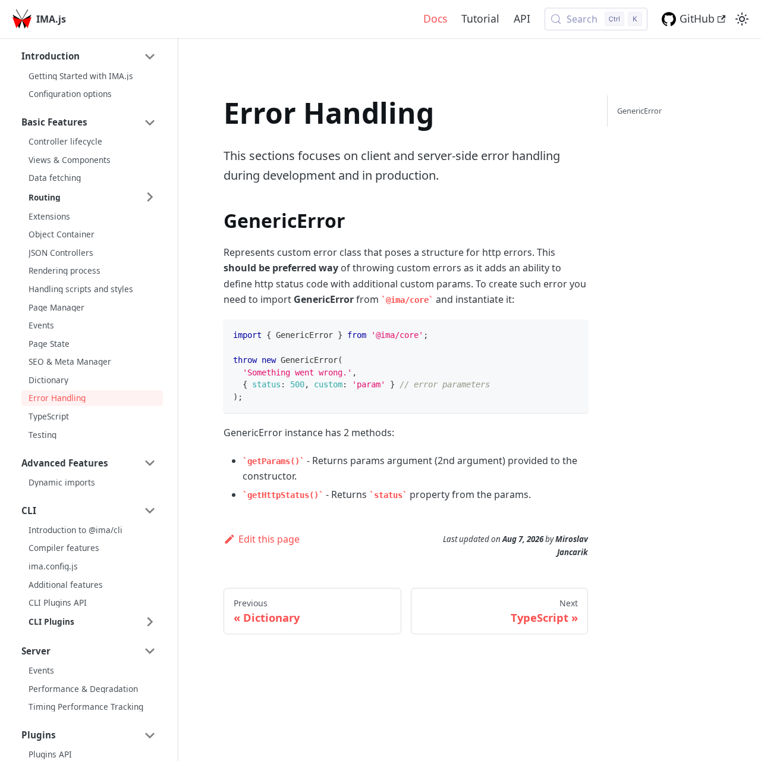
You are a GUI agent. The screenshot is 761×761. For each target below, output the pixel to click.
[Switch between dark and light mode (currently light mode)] (741, 19)
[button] (88, 56)
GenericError (639, 110)
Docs (435, 18)
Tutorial (480, 18)
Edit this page (269, 539)
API (522, 18)
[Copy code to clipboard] (573, 334)
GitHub (697, 18)
